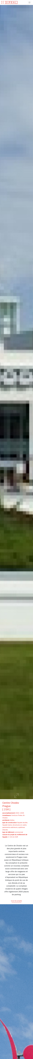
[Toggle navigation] (29, 2)
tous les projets (16, 901)
